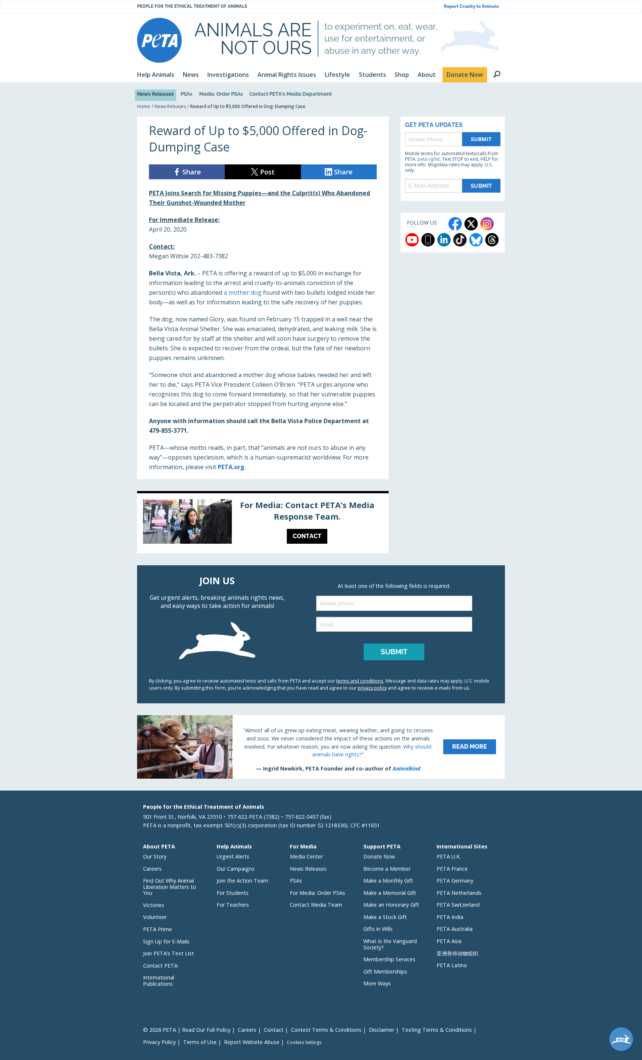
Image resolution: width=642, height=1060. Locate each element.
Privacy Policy (159, 1042)
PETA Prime (157, 929)
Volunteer (155, 916)
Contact (273, 1029)
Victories (153, 905)
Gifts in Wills (378, 928)
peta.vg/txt (429, 159)
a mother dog (243, 292)
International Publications (158, 980)
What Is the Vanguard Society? (390, 944)
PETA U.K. (449, 856)
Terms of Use (200, 1042)
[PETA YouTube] (412, 239)
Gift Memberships (385, 971)
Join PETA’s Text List (168, 953)
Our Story (154, 856)
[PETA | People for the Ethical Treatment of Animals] (159, 40)
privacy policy (372, 687)
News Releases (155, 94)
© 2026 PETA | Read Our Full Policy (186, 1029)
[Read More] (321, 746)
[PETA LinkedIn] (444, 239)
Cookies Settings (304, 1042)
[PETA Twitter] (471, 223)
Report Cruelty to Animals (471, 6)
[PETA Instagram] (487, 223)
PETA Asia (449, 941)
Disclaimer (381, 1029)
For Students (233, 892)
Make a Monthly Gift (388, 880)
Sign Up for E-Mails (166, 941)
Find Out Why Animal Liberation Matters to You (169, 886)
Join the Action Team (242, 880)
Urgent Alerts (233, 856)
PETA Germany (455, 880)
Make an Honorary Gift (391, 904)
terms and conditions (359, 680)
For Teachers (233, 904)
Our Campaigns (235, 868)
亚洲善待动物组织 (457, 953)
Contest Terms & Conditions (326, 1029)
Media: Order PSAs (221, 94)
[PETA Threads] (492, 239)
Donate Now (379, 856)
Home (143, 106)
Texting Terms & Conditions (437, 1029)
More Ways (377, 983)
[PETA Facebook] (455, 223)
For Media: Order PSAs (317, 892)
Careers (152, 868)
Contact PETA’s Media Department (290, 94)
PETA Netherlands (459, 892)
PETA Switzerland (458, 904)
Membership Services (389, 959)
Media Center (306, 856)
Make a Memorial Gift (389, 892)
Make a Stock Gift (385, 916)
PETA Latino (452, 965)
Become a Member (387, 868)
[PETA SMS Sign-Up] (428, 239)
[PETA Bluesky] (476, 239)
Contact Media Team (316, 904)
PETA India (450, 916)
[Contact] (263, 523)
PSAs (186, 94)
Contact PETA (160, 965)
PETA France (452, 868)
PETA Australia (455, 928)
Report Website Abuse (251, 1042)
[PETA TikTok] (460, 239)
